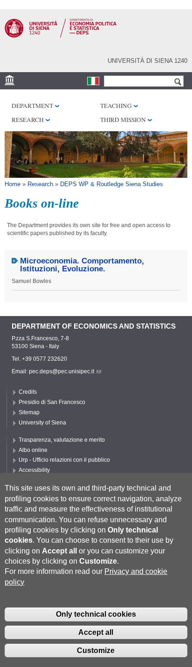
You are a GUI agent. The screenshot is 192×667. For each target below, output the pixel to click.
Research (28, 119)
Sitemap (29, 412)
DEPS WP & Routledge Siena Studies (111, 184)
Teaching (116, 105)
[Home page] (61, 36)
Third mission (123, 119)
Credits (28, 392)
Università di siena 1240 (147, 60)
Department (32, 105)
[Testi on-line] (93, 81)
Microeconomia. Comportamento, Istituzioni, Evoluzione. (82, 264)
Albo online (33, 450)
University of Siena (42, 422)
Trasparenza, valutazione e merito (62, 440)
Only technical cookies (96, 614)
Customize (96, 650)
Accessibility (34, 470)
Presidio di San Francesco (52, 402)
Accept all (95, 632)
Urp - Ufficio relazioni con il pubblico (64, 460)
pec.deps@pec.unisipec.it (61, 371)
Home (13, 184)
